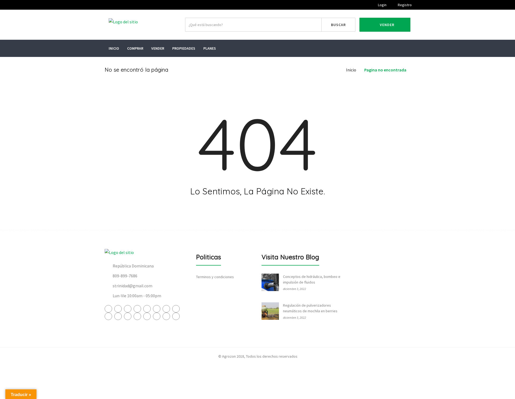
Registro (404, 4)
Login (382, 4)
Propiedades (183, 48)
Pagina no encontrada (385, 69)
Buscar (338, 24)
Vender (386, 24)
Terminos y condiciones (215, 276)
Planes (209, 48)
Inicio (114, 48)
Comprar (135, 48)
